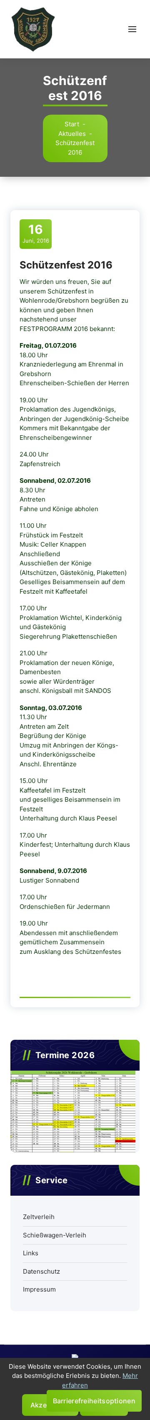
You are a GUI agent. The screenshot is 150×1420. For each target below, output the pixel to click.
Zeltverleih (39, 1217)
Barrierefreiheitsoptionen (94, 1401)
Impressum (39, 1289)
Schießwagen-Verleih (54, 1235)
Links (30, 1253)
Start (72, 124)
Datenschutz (41, 1271)
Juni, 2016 (35, 233)
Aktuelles (72, 134)
